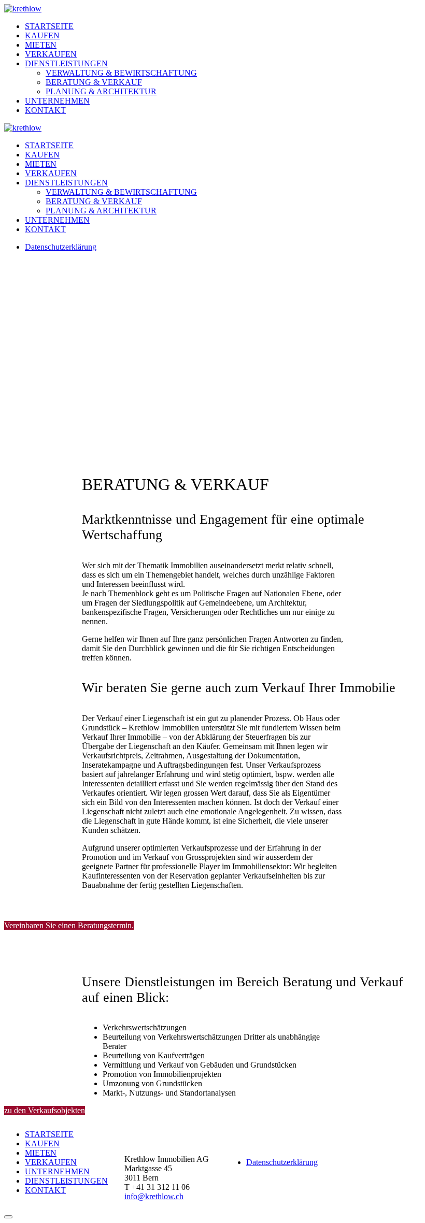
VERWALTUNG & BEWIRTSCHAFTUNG (121, 72)
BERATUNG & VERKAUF (94, 82)
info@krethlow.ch (153, 1196)
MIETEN (40, 44)
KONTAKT (45, 110)
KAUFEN (42, 35)
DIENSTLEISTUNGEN (66, 63)
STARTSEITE (49, 26)
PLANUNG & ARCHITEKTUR (101, 91)
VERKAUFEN (51, 54)
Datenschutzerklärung (60, 246)
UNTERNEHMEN (57, 100)
